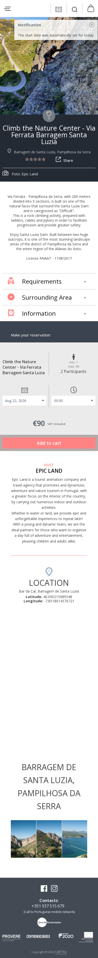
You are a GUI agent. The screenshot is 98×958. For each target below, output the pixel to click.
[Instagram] (54, 889)
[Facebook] (44, 889)
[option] (49, 66)
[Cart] (90, 8)
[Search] (74, 10)
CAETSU (61, 951)
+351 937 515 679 (48, 906)
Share (68, 160)
